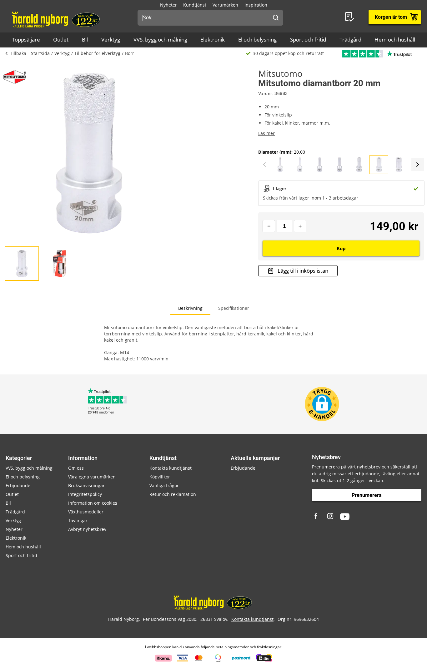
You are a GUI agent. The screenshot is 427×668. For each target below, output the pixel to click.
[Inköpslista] (350, 17)
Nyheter (168, 5)
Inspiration (255, 5)
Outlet (60, 39)
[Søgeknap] (275, 18)
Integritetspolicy (85, 494)
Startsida (40, 53)
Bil (85, 39)
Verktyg (110, 39)
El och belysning (257, 39)
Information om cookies (92, 503)
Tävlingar (78, 520)
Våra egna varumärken (92, 477)
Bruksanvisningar (86, 485)
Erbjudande (18, 485)
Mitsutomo (280, 73)
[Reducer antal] (269, 226)
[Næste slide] (417, 164)
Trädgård (350, 39)
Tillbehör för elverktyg (97, 53)
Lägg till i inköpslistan (303, 270)
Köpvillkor (159, 477)
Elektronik (212, 39)
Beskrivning (190, 308)
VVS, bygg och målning (160, 39)
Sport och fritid (308, 39)
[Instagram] (330, 516)
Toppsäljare (26, 39)
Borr (129, 53)
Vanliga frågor (164, 485)
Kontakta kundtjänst (170, 468)
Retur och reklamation (172, 494)
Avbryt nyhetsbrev (87, 529)
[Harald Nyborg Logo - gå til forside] (56, 19)
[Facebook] (316, 516)
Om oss (76, 468)
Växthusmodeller (85, 512)
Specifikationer (233, 308)
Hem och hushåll (394, 39)
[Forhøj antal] (300, 226)
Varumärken (225, 5)
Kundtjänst (194, 5)
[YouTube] (344, 516)
